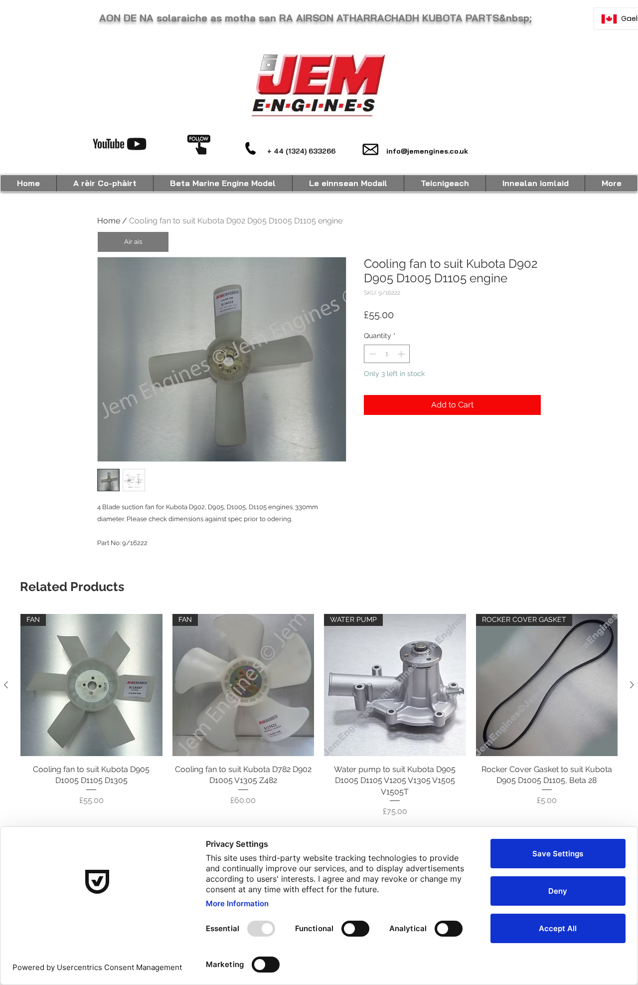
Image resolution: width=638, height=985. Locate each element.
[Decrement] (371, 354)
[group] (319, 715)
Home (108, 220)
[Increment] (402, 354)
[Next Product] (632, 685)
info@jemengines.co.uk (427, 151)
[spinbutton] (387, 354)
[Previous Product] (6, 685)
